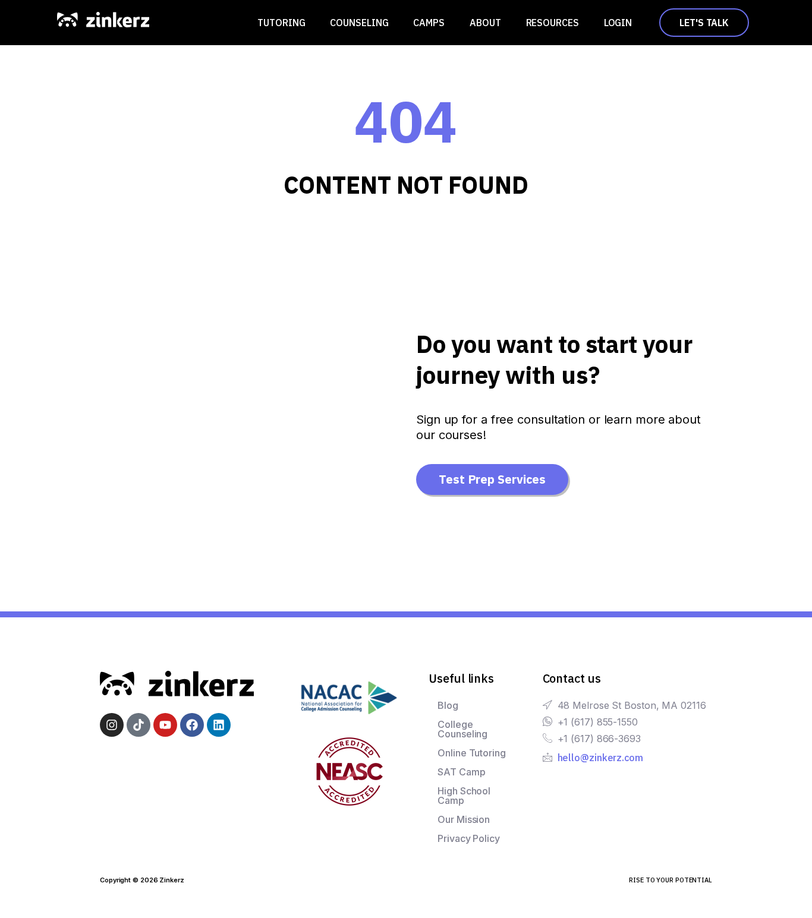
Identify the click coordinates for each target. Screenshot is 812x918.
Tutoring (281, 23)
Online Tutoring (472, 753)
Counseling (359, 23)
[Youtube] (165, 725)
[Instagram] (112, 725)
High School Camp (464, 795)
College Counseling (462, 729)
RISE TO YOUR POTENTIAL (670, 880)
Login (618, 23)
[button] (284, 22)
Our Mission (464, 819)
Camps (429, 23)
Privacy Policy (469, 838)
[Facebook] (192, 725)
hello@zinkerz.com (600, 758)
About (485, 23)
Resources (552, 23)
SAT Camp (461, 772)
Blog (448, 705)
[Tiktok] (138, 725)
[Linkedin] (219, 725)
